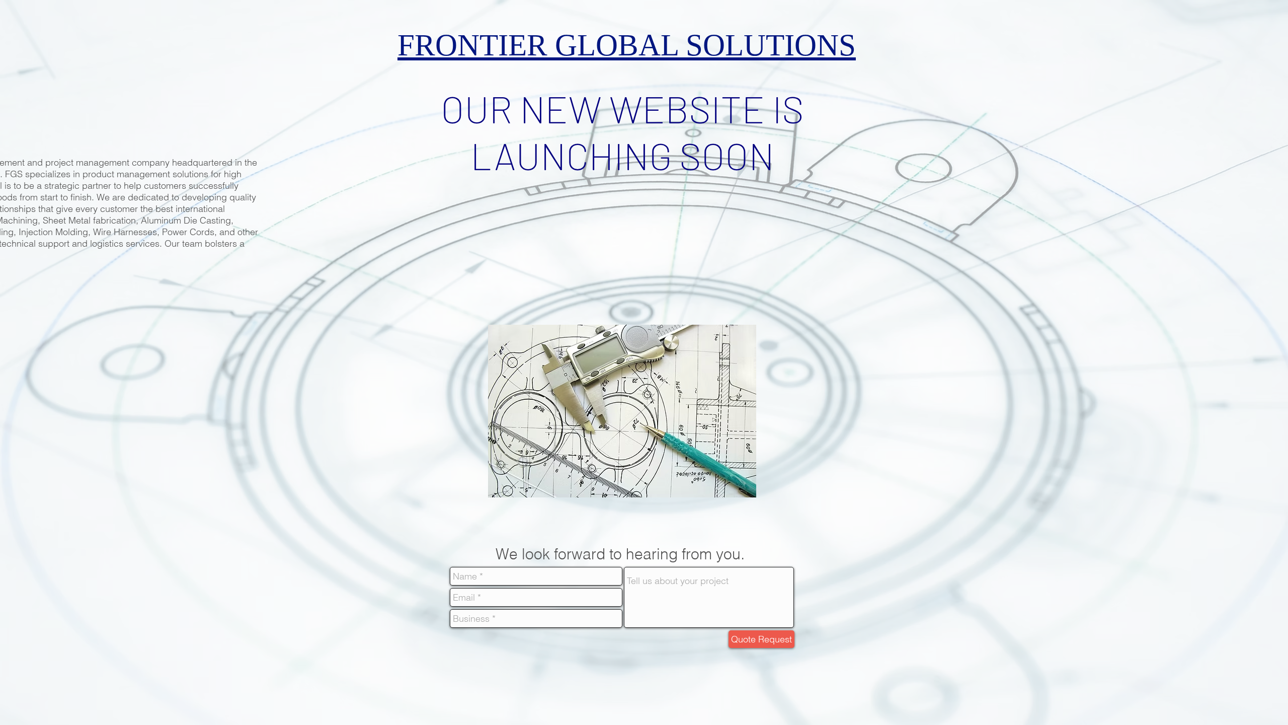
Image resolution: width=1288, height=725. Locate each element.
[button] (622, 411)
